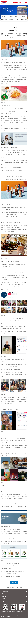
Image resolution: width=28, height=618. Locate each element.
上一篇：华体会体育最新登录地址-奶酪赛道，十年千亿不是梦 (14, 585)
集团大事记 (17, 16)
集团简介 (4, 16)
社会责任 (17, 19)
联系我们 (3, 601)
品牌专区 (3, 593)
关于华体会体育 (4, 591)
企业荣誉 (24, 16)
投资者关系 (3, 596)
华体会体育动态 (24, 19)
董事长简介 (11, 16)
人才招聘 (3, 598)
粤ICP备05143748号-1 (7, 616)
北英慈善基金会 (11, 19)
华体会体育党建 (4, 19)
